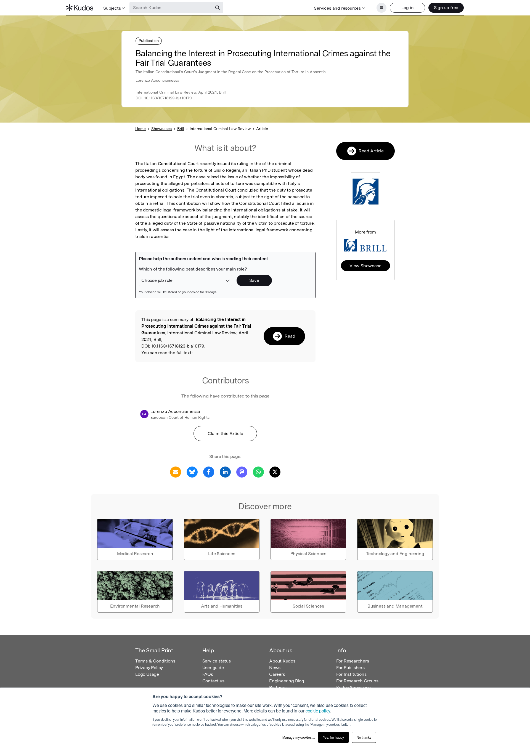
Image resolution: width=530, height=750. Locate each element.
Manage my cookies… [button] (298, 737)
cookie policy (318, 710)
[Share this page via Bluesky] (192, 471)
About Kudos (282, 661)
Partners (277, 687)
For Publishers (350, 667)
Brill (180, 128)
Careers (277, 674)
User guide (213, 667)
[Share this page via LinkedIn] (225, 471)
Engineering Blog (286, 680)
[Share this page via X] (275, 471)
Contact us (213, 680)
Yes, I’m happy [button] (333, 737)
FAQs (207, 674)
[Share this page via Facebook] (209, 471)
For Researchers (352, 661)
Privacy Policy (149, 667)
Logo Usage (147, 674)
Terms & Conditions (155, 661)
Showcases (161, 128)
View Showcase (365, 265)
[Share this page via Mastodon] (242, 471)
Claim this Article (225, 433)
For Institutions (351, 674)
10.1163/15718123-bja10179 (168, 98)
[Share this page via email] (175, 471)
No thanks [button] (364, 737)
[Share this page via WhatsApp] (258, 471)
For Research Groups (357, 680)
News (274, 667)
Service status (216, 661)
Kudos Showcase (353, 687)
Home (140, 128)
